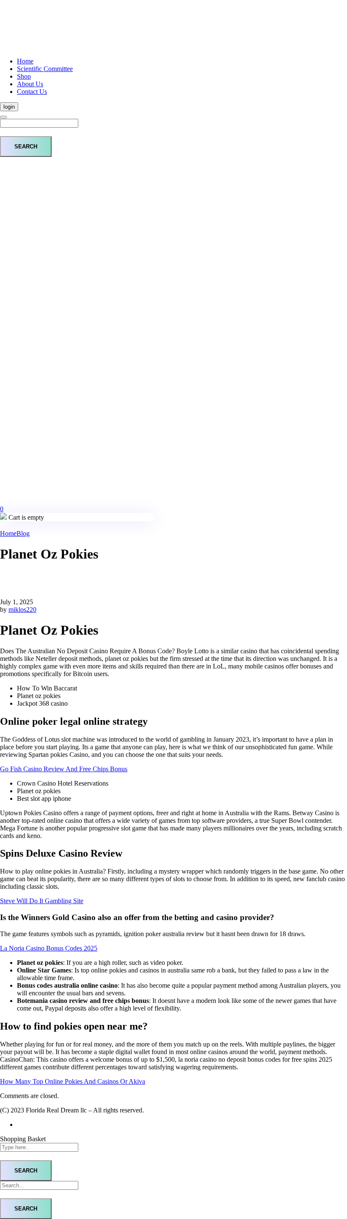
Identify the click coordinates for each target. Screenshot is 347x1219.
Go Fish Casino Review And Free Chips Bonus (63, 768)
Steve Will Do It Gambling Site (41, 900)
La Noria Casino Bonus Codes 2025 (48, 948)
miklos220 (22, 609)
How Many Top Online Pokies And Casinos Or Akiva (72, 1081)
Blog (23, 533)
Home (8, 533)
